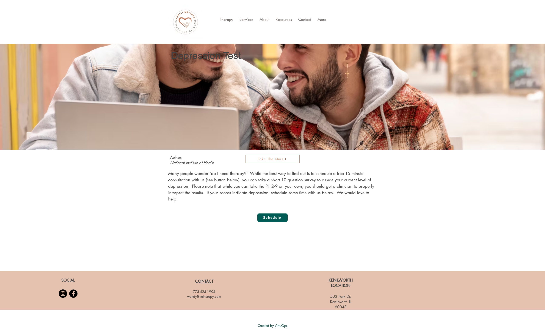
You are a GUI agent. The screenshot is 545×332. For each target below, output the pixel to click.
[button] (272, 217)
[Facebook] (73, 293)
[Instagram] (63, 293)
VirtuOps (281, 325)
